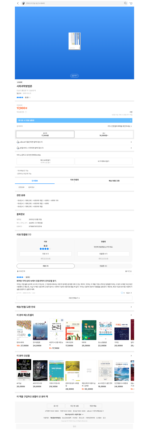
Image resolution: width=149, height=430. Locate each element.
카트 (131, 3)
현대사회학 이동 (24, 334)
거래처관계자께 (90, 418)
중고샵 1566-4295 (79, 411)
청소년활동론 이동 (105, 335)
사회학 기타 (54, 200)
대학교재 (28, 200)
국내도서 (20, 200)
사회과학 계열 (37, 200)
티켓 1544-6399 (65, 411)
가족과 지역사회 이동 (56, 375)
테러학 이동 (89, 334)
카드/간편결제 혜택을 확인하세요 (119, 126)
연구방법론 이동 (40, 334)
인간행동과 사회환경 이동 (121, 376)
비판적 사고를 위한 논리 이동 (56, 334)
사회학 (46, 200)
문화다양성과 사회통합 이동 (73, 375)
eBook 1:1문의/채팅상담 (94, 411)
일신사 (19, 93)
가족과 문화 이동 (73, 335)
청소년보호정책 (66, 418)
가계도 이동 (121, 335)
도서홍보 (98, 418)
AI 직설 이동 (24, 374)
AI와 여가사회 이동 (40, 375)
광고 (104, 418)
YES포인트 (20, 112)
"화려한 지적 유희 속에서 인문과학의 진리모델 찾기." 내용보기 (74, 285)
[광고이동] (125, 3)
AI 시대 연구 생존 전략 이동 (105, 375)
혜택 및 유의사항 (45, 258)
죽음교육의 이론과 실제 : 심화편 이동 (89, 375)
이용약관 (46, 418)
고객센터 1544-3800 (52, 411)
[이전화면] (18, 3)
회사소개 (81, 418)
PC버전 (75, 418)
